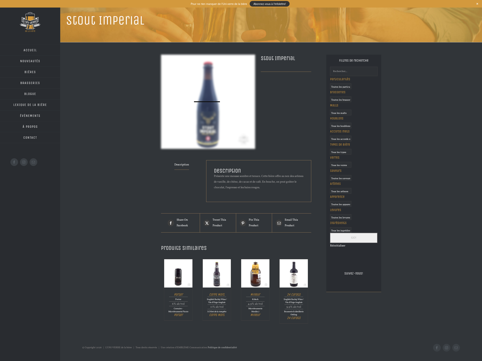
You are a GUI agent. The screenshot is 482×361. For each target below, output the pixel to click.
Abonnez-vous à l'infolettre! (269, 4)
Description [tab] (181, 165)
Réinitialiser (337, 246)
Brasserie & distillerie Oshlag (294, 313)
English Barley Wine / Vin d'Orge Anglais (217, 301)
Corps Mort (216, 294)
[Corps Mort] (217, 261)
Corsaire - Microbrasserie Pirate (178, 310)
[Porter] (178, 261)
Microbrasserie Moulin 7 (255, 310)
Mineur (255, 294)
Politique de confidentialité (222, 347)
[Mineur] (255, 261)
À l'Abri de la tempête (216, 311)
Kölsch (255, 299)
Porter (178, 294)
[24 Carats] (294, 261)
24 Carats (293, 294)
